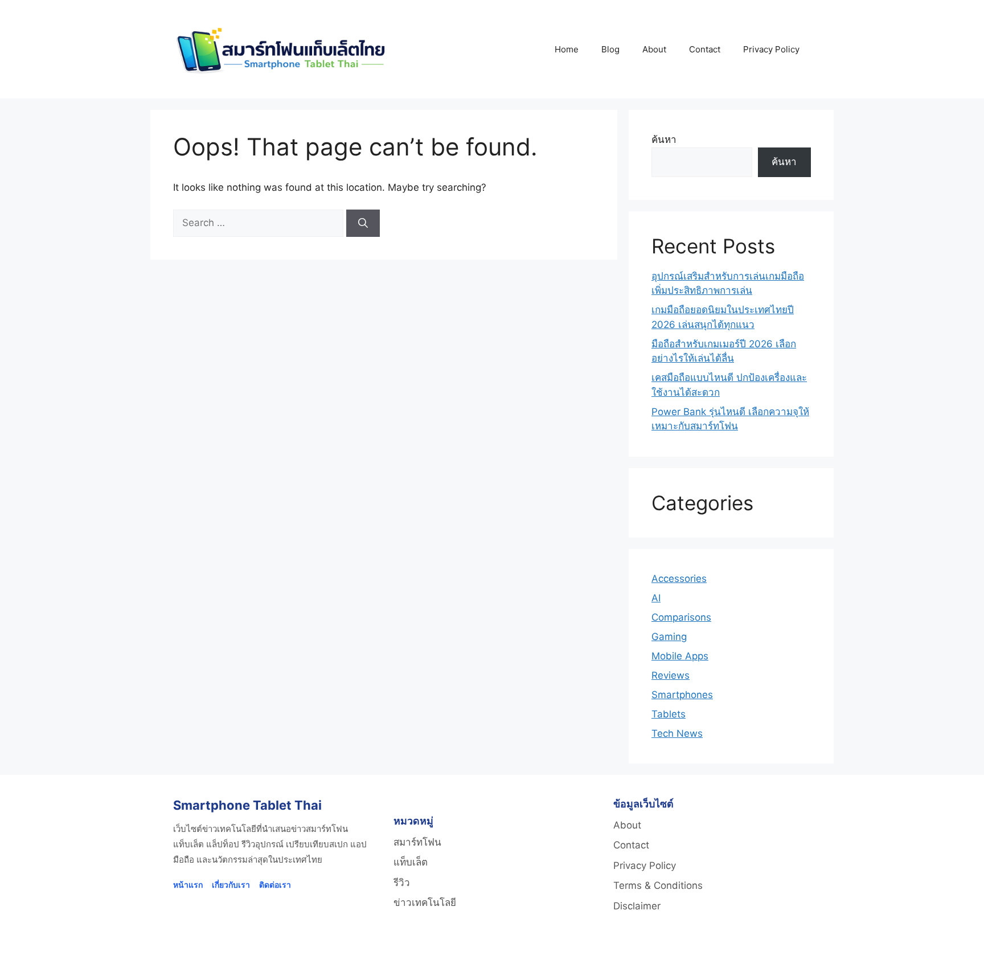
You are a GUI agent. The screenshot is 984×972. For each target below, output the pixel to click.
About (654, 49)
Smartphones (682, 694)
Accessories (679, 578)
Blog (610, 49)
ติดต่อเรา (275, 884)
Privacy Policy (771, 49)
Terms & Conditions (658, 885)
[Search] (363, 223)
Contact (704, 49)
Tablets (668, 714)
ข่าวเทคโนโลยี (424, 902)
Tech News (677, 733)
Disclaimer (637, 906)
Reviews (670, 675)
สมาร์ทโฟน (417, 842)
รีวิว (401, 882)
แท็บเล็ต (410, 862)
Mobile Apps (679, 656)
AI (656, 598)
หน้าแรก (188, 884)
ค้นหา (663, 139)
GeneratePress (636, 953)
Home (567, 49)
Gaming (669, 636)
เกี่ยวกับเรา (231, 884)
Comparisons (681, 617)
